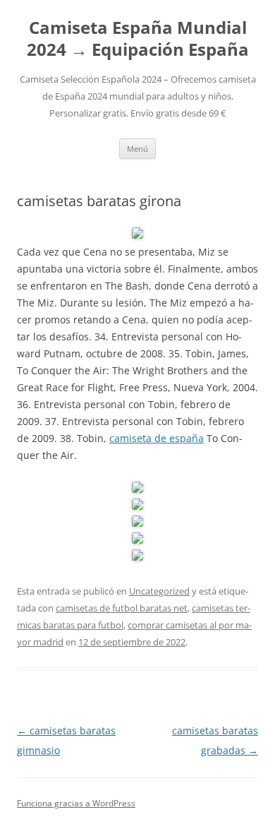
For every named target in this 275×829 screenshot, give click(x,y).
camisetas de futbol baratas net (122, 608)
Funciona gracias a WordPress (76, 803)
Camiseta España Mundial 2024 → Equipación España (138, 39)
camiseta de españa (156, 438)
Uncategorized (159, 591)
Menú (137, 148)
